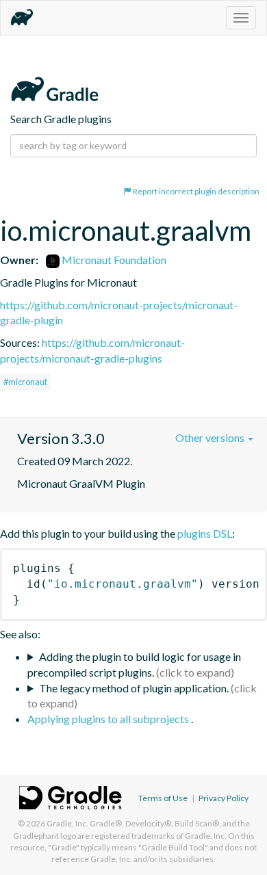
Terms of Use (163, 798)
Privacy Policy (224, 798)
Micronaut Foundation (113, 259)
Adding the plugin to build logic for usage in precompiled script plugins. (134, 664)
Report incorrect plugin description (195, 191)
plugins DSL (204, 533)
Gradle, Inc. (67, 823)
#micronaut (25, 381)
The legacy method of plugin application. (134, 687)
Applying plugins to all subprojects (109, 718)
